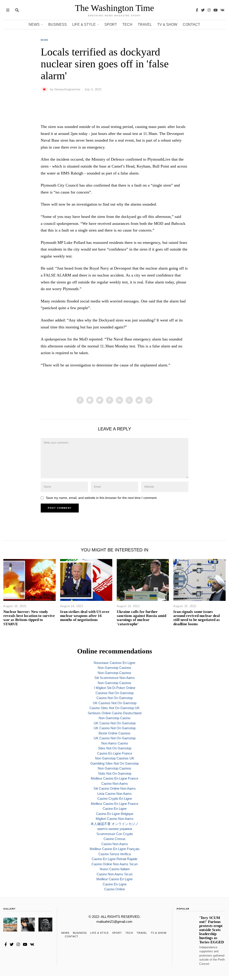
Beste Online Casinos (114, 733)
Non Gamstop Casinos (114, 668)
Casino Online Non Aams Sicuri (114, 864)
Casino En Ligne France (114, 753)
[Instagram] (209, 10)
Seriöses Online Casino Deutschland (114, 713)
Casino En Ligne (115, 808)
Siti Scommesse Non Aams (114, 678)
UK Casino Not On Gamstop (115, 723)
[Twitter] (203, 10)
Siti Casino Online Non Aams (114, 788)
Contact (191, 24)
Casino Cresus (114, 839)
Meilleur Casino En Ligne (114, 879)
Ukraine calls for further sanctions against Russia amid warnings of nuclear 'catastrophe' (141, 618)
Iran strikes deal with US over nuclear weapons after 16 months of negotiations (85, 616)
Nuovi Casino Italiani (114, 869)
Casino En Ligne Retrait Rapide (114, 859)
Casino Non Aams (114, 783)
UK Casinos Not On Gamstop (114, 703)
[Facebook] (197, 10)
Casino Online (114, 889)
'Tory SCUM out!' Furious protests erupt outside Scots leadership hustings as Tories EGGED (211, 930)
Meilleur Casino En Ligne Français (115, 849)
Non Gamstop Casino (114, 718)
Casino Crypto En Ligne (114, 798)
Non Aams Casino (114, 743)
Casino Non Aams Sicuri (114, 874)
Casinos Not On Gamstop (114, 693)
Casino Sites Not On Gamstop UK (114, 708)
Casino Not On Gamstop (114, 698)
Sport (110, 24)
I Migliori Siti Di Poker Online (114, 688)
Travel (145, 24)
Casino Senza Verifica (114, 854)
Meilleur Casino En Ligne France (114, 778)
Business (57, 24)
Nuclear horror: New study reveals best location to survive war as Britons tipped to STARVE (29, 618)
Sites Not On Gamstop (114, 748)
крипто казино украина (114, 829)
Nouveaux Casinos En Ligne (114, 663)
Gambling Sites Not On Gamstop (114, 763)
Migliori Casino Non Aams (115, 819)
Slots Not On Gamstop (114, 773)
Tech (127, 24)
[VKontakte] (222, 10)
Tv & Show (167, 24)
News (34, 24)
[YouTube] (215, 10)
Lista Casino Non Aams (114, 793)
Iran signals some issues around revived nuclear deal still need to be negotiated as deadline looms (196, 618)
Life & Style (84, 24)
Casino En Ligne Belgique (114, 814)
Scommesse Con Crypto (114, 834)
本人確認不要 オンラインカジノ (114, 824)
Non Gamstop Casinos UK (114, 758)
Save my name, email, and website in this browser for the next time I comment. (101, 498)
